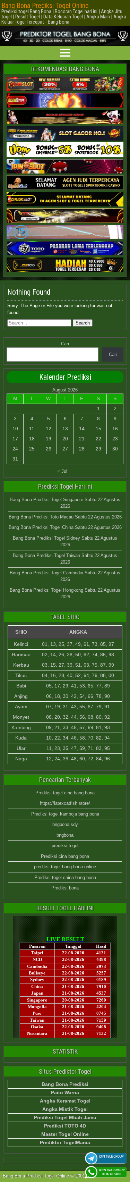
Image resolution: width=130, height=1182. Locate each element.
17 (15, 438)
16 (115, 428)
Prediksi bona (65, 887)
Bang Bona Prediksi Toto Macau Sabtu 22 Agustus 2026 (65, 517)
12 (48, 428)
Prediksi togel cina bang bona (65, 792)
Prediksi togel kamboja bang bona (65, 814)
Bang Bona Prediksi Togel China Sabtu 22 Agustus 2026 (65, 527)
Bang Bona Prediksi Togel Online (45, 5)
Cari (65, 343)
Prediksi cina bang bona (65, 856)
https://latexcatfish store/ (65, 803)
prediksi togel (65, 845)
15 (98, 428)
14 (82, 428)
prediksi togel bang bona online (65, 866)
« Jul (62, 471)
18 (32, 438)
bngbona (65, 835)
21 (82, 438)
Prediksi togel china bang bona (65, 877)
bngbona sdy (65, 824)
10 (15, 428)
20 (65, 438)
